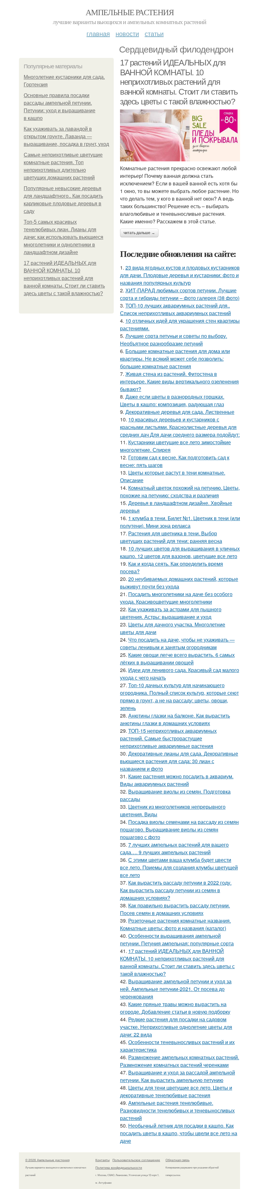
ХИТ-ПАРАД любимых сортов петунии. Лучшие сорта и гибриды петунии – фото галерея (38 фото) (179, 294)
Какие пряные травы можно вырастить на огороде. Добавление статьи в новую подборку (175, 1007)
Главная (98, 33)
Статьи (154, 33)
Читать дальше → (139, 233)
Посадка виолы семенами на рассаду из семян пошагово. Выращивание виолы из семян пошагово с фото (179, 829)
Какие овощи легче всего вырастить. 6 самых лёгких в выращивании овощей (177, 658)
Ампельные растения (129, 12)
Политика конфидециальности (118, 1167)
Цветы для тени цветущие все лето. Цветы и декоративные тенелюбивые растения (176, 1091)
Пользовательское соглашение (136, 1160)
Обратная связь (178, 1160)
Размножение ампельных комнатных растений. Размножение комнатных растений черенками (179, 1061)
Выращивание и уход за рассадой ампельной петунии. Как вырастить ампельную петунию (177, 1076)
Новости (127, 33)
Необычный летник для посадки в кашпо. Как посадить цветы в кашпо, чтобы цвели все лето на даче (178, 1133)
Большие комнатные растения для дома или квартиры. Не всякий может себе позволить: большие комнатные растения (175, 358)
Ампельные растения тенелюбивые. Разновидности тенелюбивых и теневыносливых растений (177, 1110)
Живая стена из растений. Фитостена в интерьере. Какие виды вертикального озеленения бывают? (179, 381)
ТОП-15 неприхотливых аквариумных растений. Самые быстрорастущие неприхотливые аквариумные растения (168, 738)
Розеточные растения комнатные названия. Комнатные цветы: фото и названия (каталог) (175, 924)
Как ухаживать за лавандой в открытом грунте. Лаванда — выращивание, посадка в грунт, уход (66, 136)
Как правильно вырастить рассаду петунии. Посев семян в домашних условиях (175, 909)
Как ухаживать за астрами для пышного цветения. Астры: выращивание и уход (170, 613)
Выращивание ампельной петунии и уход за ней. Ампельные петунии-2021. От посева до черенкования (176, 989)
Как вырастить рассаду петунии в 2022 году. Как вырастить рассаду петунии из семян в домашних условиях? (176, 890)
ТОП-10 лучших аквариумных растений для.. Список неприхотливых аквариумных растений (175, 309)
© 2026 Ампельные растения (47, 1160)
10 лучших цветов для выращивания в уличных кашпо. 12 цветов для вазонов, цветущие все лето (180, 552)
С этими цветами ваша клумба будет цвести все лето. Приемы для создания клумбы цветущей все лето (179, 867)
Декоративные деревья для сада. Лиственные (179, 411)
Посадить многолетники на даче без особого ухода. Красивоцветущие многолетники (176, 597)
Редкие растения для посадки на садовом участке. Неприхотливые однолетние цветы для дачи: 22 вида (176, 1027)
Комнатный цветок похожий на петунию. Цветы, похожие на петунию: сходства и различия (180, 491)
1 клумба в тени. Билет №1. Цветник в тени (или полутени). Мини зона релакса (180, 521)
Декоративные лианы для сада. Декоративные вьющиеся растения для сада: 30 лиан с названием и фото (179, 761)
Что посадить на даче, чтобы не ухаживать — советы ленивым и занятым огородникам (177, 643)
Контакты (102, 1160)
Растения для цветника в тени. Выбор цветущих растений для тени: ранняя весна (171, 537)
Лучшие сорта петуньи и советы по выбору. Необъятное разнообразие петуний (173, 339)
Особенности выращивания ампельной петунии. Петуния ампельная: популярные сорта (177, 939)
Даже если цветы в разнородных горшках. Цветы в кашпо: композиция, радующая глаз (172, 400)
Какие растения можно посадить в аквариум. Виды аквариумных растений (176, 780)
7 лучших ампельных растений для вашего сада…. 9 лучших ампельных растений (174, 848)
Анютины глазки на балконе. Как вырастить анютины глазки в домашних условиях (175, 719)
